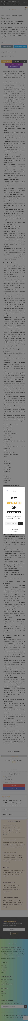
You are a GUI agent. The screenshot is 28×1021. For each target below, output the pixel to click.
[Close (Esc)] (23, 488)
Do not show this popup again (14, 530)
